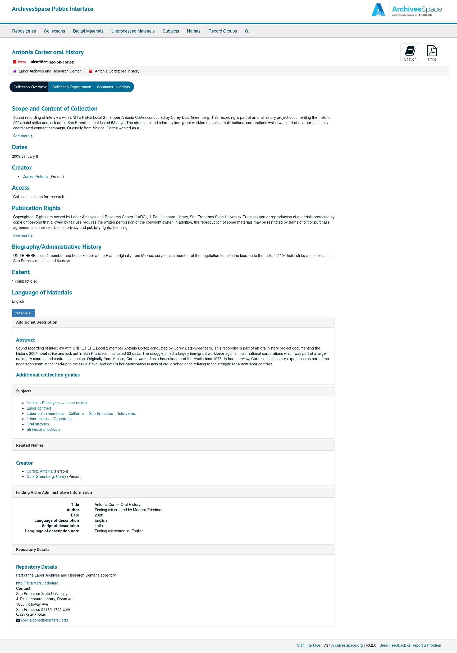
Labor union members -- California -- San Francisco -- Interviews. (81, 413)
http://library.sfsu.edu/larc (37, 583)
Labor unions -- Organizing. (50, 418)
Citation (410, 59)
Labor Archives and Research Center (50, 71)
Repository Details (32, 549)
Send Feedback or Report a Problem (410, 645)
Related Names (30, 445)
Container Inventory (113, 86)
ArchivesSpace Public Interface (52, 8)
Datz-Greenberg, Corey (46, 476)
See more (22, 135)
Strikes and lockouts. (44, 429)
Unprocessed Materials (133, 31)
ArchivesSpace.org (347, 645)
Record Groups (222, 31)
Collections (54, 31)
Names (193, 31)
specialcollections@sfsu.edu (44, 620)
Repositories (24, 31)
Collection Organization (71, 86)
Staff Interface (308, 645)
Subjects (171, 31)
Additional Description (36, 322)
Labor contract (39, 408)
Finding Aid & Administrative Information (54, 492)
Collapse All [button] (23, 313)
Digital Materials (88, 31)
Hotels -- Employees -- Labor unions (57, 402)
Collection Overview (30, 86)
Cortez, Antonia (35, 176)
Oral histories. (38, 424)
